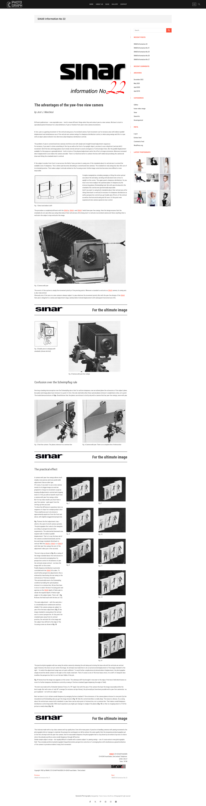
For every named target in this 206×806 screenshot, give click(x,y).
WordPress (111, 796)
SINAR (66, 210)
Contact (123, 4)
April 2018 (137, 91)
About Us (99, 4)
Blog (107, 4)
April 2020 (137, 87)
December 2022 (138, 80)
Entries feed (137, 138)
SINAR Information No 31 (142, 48)
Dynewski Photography (83, 796)
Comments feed (139, 141)
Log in (136, 134)
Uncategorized (138, 120)
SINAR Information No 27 (142, 59)
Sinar (135, 112)
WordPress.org (138, 145)
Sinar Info (137, 116)
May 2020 (137, 83)
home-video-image (139, 109)
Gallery (115, 4)
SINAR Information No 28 (142, 56)
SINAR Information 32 (140, 44)
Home (91, 4)
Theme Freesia (103, 796)
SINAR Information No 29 (142, 52)
